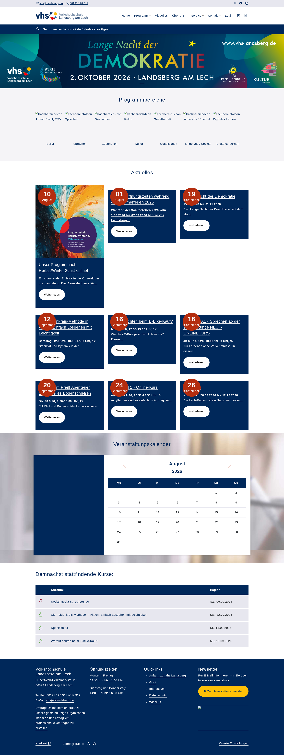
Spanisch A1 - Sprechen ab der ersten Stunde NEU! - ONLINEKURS (211, 327)
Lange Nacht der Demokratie (209, 196)
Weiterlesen (52, 294)
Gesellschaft (168, 143)
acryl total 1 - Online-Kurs (134, 387)
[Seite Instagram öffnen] (247, 3)
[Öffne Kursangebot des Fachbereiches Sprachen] (80, 126)
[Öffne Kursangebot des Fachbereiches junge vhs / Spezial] (198, 126)
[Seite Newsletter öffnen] (235, 3)
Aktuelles (161, 15)
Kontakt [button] (213, 15)
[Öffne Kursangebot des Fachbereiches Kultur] (139, 126)
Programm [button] (141, 15)
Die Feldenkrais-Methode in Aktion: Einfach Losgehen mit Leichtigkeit (65, 327)
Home (126, 15)
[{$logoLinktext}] (63, 15)
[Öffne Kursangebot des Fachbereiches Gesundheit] (109, 126)
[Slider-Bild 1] (142, 84)
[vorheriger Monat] (118, 465)
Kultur (139, 143)
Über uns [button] (178, 15)
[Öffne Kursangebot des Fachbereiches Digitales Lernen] (228, 126)
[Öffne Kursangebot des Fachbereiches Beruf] (50, 126)
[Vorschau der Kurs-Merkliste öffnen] (246, 15)
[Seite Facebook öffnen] (241, 3)
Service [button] (196, 15)
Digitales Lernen (227, 143)
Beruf (50, 143)
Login (229, 15)
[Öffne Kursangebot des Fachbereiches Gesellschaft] (168, 126)
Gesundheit (110, 143)
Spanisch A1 (59, 627)
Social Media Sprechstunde (70, 601)
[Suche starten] (38, 29)
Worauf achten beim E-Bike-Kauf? (142, 321)
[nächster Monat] (236, 465)
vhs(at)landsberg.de (60, 700)
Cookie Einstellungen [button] (233, 743)
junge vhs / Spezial (198, 143)
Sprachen (80, 143)
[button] (238, 15)
